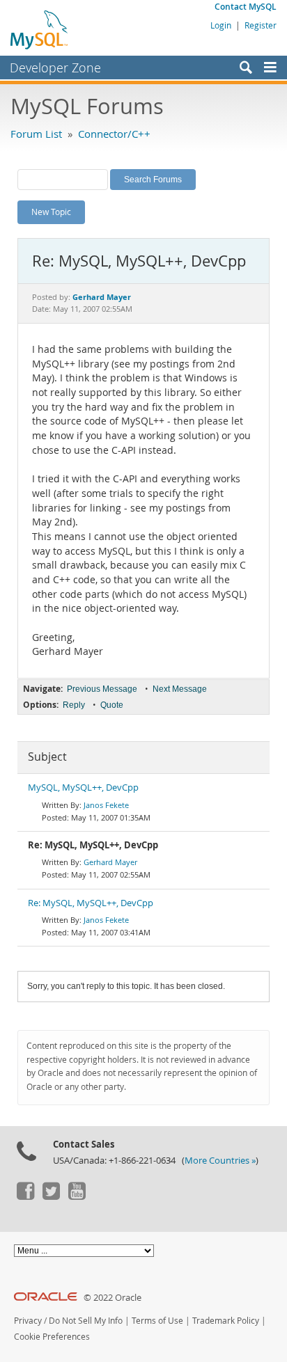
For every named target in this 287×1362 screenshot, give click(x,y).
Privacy (28, 1320)
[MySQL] (39, 29)
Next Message (180, 689)
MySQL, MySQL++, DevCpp (83, 787)
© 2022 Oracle (112, 1298)
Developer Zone (55, 67)
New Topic (51, 211)
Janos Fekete (106, 805)
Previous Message (102, 689)
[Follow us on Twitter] (51, 1196)
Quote (111, 705)
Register (261, 25)
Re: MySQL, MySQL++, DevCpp (90, 903)
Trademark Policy (225, 1320)
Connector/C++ (114, 134)
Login (220, 25)
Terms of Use (157, 1320)
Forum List (36, 134)
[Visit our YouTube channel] (76, 1196)
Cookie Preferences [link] (52, 1336)
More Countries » (220, 1160)
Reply (74, 705)
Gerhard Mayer (110, 862)
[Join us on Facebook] (25, 1196)
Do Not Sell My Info (86, 1320)
